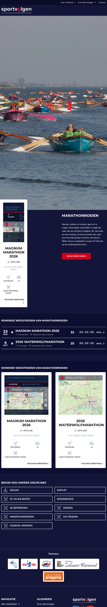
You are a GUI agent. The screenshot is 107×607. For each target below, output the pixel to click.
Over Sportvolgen (85, 2)
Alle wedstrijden (9, 604)
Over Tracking (67, 2)
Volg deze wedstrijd (37, 464)
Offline (15, 262)
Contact (102, 2)
